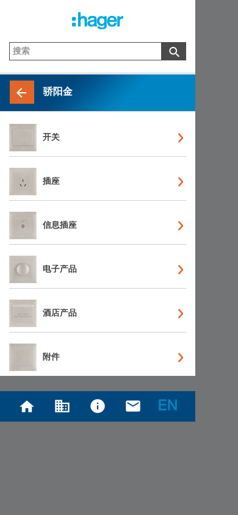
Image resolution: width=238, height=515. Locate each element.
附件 (51, 357)
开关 (51, 138)
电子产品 (60, 269)
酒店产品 (60, 313)
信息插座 (60, 225)
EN (168, 407)
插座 (51, 182)
